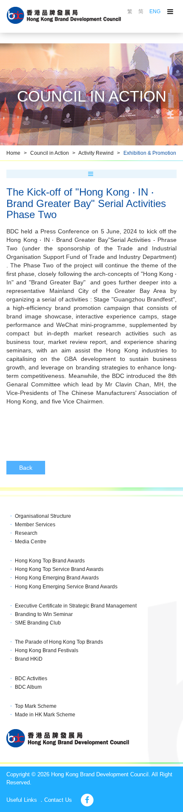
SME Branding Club (38, 623)
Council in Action (49, 153)
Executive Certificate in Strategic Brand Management (76, 606)
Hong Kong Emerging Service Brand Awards (66, 587)
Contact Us (58, 800)
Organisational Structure (43, 516)
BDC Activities (31, 678)
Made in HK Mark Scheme (45, 715)
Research (26, 533)
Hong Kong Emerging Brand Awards (57, 578)
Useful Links (21, 800)
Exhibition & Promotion (149, 153)
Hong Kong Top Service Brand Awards (59, 569)
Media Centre (30, 542)
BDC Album (28, 687)
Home (13, 153)
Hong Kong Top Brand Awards (50, 561)
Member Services (35, 525)
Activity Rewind (96, 153)
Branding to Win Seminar (44, 614)
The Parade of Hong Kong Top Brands (59, 642)
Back (25, 467)
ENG (154, 11)
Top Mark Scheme (36, 706)
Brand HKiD (29, 659)
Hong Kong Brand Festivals (46, 650)
